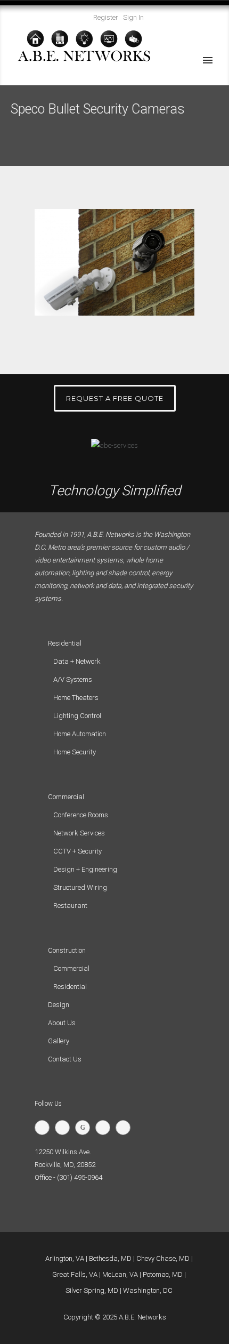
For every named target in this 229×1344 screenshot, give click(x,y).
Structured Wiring (80, 887)
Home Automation (79, 734)
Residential (70, 987)
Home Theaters (76, 698)
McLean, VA (120, 1274)
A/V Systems (72, 679)
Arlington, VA (64, 1258)
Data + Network (77, 661)
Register (105, 17)
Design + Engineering (85, 869)
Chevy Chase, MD (163, 1258)
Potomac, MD (163, 1274)
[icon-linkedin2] (105, 1127)
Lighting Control (77, 716)
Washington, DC (148, 1290)
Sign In (133, 17)
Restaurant (70, 906)
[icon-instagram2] (126, 1127)
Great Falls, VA (74, 1274)
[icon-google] (85, 1127)
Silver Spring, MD (92, 1290)
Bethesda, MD (110, 1258)
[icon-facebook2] (65, 1127)
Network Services (79, 833)
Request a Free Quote (114, 398)
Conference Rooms (80, 815)
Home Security (74, 752)
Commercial (71, 968)
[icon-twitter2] (45, 1127)
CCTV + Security (77, 851)
